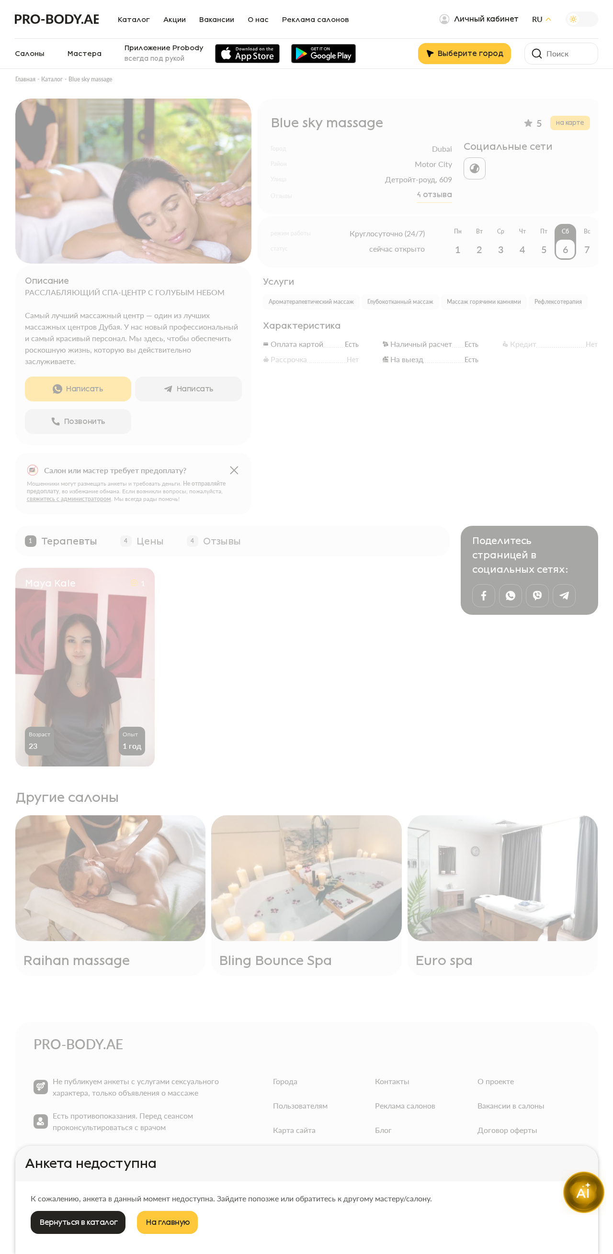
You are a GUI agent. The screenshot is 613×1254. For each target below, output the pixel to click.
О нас (258, 19)
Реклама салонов (315, 19)
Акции (174, 19)
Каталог (134, 19)
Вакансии (216, 19)
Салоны (30, 53)
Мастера (85, 53)
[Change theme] (582, 19)
